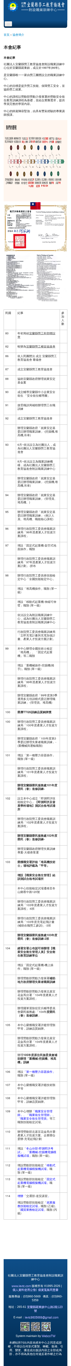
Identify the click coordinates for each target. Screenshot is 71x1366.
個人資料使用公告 (24, 1289)
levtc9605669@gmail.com (41, 1317)
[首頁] (35, 6)
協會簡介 (18, 34)
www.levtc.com (21, 1285)
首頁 (6, 34)
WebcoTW (48, 1335)
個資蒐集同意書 (48, 1289)
